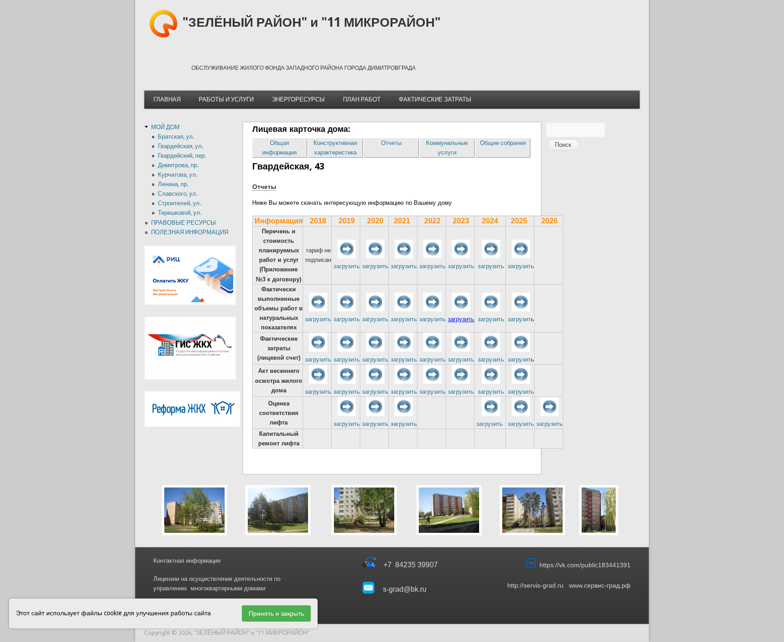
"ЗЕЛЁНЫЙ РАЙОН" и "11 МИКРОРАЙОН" (311, 22)
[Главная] (163, 36)
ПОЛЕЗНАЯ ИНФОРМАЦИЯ (189, 232)
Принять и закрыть (276, 613)
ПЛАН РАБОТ (362, 99)
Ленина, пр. (173, 184)
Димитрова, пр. (178, 165)
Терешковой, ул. (179, 212)
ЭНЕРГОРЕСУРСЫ (298, 99)
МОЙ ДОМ (165, 127)
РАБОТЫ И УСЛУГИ (226, 99)
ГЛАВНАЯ (167, 99)
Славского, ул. (177, 193)
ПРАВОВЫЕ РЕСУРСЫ (183, 222)
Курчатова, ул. (177, 174)
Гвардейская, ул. (180, 146)
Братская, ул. (176, 136)
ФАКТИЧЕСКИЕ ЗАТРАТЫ (435, 99)
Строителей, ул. (179, 203)
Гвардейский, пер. (182, 155)
